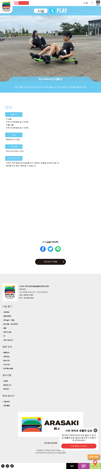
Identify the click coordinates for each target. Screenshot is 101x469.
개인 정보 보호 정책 (50, 443)
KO (87, 3)
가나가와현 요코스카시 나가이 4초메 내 (33, 292)
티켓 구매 (93, 457)
